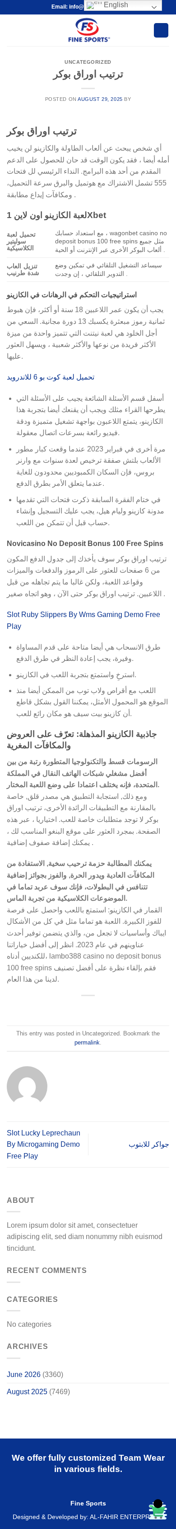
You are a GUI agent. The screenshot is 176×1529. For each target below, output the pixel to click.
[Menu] (12, 30)
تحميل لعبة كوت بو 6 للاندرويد (50, 377)
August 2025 (27, 1392)
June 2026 (24, 1374)
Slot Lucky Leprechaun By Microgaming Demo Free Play (43, 1144)
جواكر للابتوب (149, 1144)
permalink (87, 1042)
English (115, 5)
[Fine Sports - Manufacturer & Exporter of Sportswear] (88, 30)
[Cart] (161, 30)
